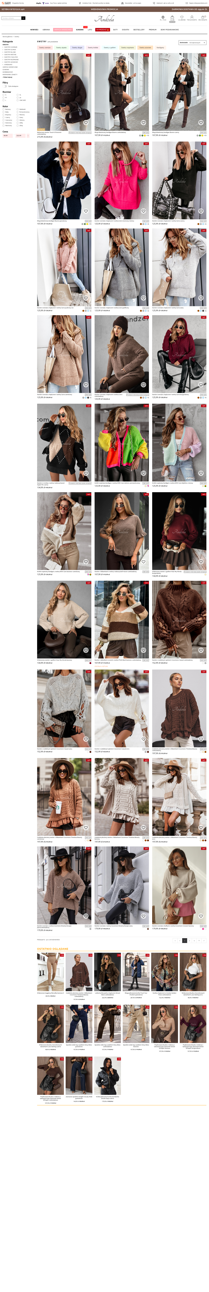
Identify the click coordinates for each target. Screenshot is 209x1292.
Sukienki (79, 30)
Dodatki (125, 30)
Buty (115, 30)
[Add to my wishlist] (85, 122)
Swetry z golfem (11, 57)
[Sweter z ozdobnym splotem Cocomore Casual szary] (64, 708)
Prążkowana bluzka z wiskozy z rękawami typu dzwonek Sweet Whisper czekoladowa (50, 1098)
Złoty (21, 125)
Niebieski (22, 109)
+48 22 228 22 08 (165, 3)
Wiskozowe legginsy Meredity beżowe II (50, 993)
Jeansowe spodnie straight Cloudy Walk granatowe (79, 1097)
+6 (148, 224)
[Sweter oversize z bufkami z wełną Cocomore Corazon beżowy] (179, 885)
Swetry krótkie (10, 54)
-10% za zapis (133, 3)
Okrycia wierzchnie (63, 30)
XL (20, 95)
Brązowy (8, 115)
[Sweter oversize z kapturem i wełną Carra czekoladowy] (122, 354)
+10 (147, 135)
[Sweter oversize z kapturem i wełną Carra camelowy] (64, 354)
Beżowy (8, 109)
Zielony (21, 120)
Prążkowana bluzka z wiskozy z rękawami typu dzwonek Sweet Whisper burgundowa (193, 1046)
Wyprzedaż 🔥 (102, 30)
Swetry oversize (10, 47)
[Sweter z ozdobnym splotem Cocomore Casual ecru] (122, 708)
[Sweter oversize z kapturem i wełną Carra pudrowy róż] (64, 267)
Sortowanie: (184, 42)
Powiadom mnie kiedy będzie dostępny (80, 132)
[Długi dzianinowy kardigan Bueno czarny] (179, 92)
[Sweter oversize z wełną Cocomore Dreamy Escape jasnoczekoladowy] (64, 885)
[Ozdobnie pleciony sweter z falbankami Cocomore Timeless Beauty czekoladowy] (179, 708)
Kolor (5, 106)
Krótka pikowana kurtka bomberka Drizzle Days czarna (107, 1097)
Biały (7, 112)
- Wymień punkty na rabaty (96, 3)
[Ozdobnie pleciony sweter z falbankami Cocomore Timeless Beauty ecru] (179, 797)
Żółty (21, 123)
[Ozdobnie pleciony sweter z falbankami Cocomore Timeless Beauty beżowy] (122, 797)
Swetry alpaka (10, 49)
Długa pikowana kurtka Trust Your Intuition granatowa (136, 993)
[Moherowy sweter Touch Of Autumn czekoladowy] (64, 92)
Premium (152, 30)
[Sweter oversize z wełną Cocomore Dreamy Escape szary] (122, 885)
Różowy (22, 115)
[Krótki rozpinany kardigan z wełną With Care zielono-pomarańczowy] (122, 442)
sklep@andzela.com (200, 3)
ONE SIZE (22, 100)
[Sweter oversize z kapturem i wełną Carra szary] (179, 267)
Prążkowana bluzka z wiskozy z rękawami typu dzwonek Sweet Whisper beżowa (164, 1046)
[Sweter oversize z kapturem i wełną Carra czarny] (179, 180)
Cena (5, 132)
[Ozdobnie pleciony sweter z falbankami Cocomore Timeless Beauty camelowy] (64, 797)
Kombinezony (8, 72)
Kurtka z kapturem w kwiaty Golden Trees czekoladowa (164, 993)
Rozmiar (7, 92)
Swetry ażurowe (11, 62)
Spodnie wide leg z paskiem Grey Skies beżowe (136, 1045)
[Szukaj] (23, 18)
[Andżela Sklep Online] (104, 18)
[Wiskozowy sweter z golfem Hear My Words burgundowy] (179, 531)
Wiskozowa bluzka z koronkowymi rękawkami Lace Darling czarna (50, 1045)
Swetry (6, 44)
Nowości (34, 30)
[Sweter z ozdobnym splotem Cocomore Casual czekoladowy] (179, 619)
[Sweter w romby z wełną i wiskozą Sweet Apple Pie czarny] (64, 442)
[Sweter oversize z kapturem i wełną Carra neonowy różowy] (122, 180)
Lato (90, 30)
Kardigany (8, 64)
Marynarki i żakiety (10, 74)
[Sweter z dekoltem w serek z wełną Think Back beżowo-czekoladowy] (122, 619)
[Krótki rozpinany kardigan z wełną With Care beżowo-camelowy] (64, 531)
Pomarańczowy (24, 112)
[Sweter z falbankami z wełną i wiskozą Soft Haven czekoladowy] (122, 531)
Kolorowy (8, 123)
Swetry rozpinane (11, 59)
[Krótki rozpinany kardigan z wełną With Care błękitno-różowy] (179, 442)
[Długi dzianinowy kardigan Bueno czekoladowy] (122, 92)
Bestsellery (139, 30)
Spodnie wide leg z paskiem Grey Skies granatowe (79, 1045)
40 (20, 97)
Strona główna (7, 36)
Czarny (7, 117)
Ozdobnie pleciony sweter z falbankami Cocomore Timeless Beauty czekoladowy (79, 994)
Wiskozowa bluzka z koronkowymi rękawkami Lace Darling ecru (193, 993)
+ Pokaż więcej (7, 77)
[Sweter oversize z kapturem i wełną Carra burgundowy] (179, 354)
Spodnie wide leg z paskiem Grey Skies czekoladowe (107, 1045)
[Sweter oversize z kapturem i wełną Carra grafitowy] (122, 267)
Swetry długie (10, 52)
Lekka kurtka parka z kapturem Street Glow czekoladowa (107, 993)
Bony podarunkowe (170, 30)
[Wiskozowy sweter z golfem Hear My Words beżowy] (64, 619)
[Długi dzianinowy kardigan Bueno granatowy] (64, 180)
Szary (21, 117)
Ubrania (46, 30)
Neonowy (8, 125)
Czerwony (8, 120)
